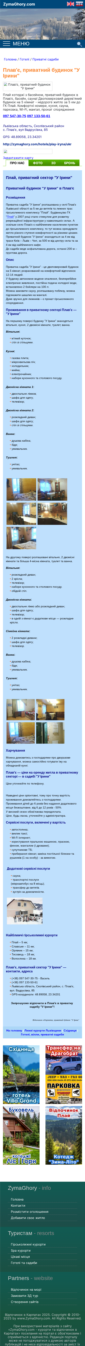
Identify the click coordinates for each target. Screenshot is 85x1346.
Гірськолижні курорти (28, 1244)
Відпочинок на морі (26, 1289)
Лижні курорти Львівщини (43, 1030)
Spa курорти (21, 1250)
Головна (10, 59)
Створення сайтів (25, 1302)
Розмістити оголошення (29, 1212)
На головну (14, 1030)
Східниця (70, 1030)
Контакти (18, 1205)
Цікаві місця (20, 1257)
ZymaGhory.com (19, 4)
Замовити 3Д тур (24, 1296)
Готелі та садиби (24, 1263)
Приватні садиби (45, 59)
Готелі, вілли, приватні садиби (42, 1034)
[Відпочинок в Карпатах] (42, 23)
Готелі (24, 59)
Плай (10, 216)
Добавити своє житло (28, 1218)
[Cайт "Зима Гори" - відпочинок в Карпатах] (71, 4)
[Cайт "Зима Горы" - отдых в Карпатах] (79, 4)
